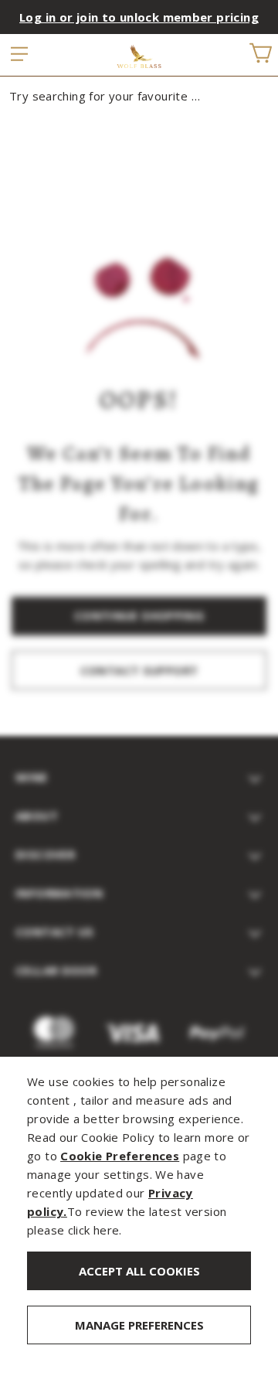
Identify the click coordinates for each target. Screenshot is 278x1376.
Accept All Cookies (139, 1271)
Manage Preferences (139, 1325)
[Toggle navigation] (20, 55)
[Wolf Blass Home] (139, 56)
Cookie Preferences (119, 1155)
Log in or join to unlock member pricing (139, 17)
